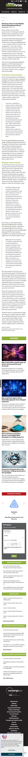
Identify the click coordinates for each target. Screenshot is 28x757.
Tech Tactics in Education (14, 732)
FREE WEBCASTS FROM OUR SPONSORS (14, 625)
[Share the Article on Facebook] (1, 18)
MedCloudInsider (14, 718)
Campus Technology (14, 709)
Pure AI (14, 722)
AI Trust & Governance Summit (10, 630)
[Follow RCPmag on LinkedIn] (12, 1)
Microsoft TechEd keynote (9, 224)
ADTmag (14, 703)
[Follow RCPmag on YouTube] (21, 1)
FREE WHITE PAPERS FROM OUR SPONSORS (14, 654)
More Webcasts (7, 649)
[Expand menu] (25, 2)
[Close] (21, 735)
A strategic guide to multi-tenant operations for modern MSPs (14, 667)
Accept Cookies (11, 754)
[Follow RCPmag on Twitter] (14, 1)
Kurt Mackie (5, 27)
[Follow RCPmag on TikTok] (16, 1)
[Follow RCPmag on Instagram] (18, 1)
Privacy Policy (14, 540)
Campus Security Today (14, 707)
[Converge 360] (14, 691)
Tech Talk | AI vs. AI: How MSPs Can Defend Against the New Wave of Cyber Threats (13, 645)
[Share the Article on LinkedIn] (4, 18)
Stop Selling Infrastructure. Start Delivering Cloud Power (13, 640)
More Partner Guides (8, 621)
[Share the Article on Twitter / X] (6, 18)
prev (3, 503)
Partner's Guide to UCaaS (9, 608)
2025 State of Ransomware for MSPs (12, 658)
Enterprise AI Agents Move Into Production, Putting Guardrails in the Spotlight (14, 471)
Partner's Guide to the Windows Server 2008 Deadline (12, 599)
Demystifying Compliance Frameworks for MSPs (13, 662)
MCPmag (14, 716)
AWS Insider (14, 705)
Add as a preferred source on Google (15, 8)
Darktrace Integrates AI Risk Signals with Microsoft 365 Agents (13, 576)
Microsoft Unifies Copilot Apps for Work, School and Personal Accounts (14, 364)
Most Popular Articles (14, 562)
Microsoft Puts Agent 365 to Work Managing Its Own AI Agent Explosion (14, 399)
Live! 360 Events (14, 714)
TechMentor (14, 730)
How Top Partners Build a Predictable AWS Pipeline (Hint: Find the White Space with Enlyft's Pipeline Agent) (13, 635)
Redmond (14, 724)
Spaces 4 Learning (14, 728)
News (3, 20)
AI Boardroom (14, 701)
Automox (14, 512)
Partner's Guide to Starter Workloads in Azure (12, 612)
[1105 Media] (14, 695)
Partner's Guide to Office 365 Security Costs (12, 604)
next (24, 503)
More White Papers (8, 678)
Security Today (14, 726)
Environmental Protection (14, 712)
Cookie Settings (11, 750)
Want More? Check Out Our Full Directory (14, 518)
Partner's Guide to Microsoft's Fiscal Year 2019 (13, 617)
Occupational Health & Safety (14, 720)
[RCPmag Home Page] (14, 4)
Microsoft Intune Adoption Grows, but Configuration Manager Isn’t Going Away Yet (13, 435)
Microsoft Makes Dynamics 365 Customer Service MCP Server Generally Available (13, 588)
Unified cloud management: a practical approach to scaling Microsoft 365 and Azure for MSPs (12, 673)
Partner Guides (14, 594)
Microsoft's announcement (16, 38)
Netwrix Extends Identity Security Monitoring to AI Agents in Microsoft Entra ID (13, 582)
